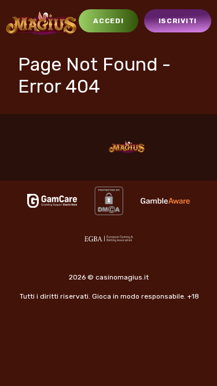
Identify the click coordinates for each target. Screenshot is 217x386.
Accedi (108, 21)
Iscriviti (178, 21)
